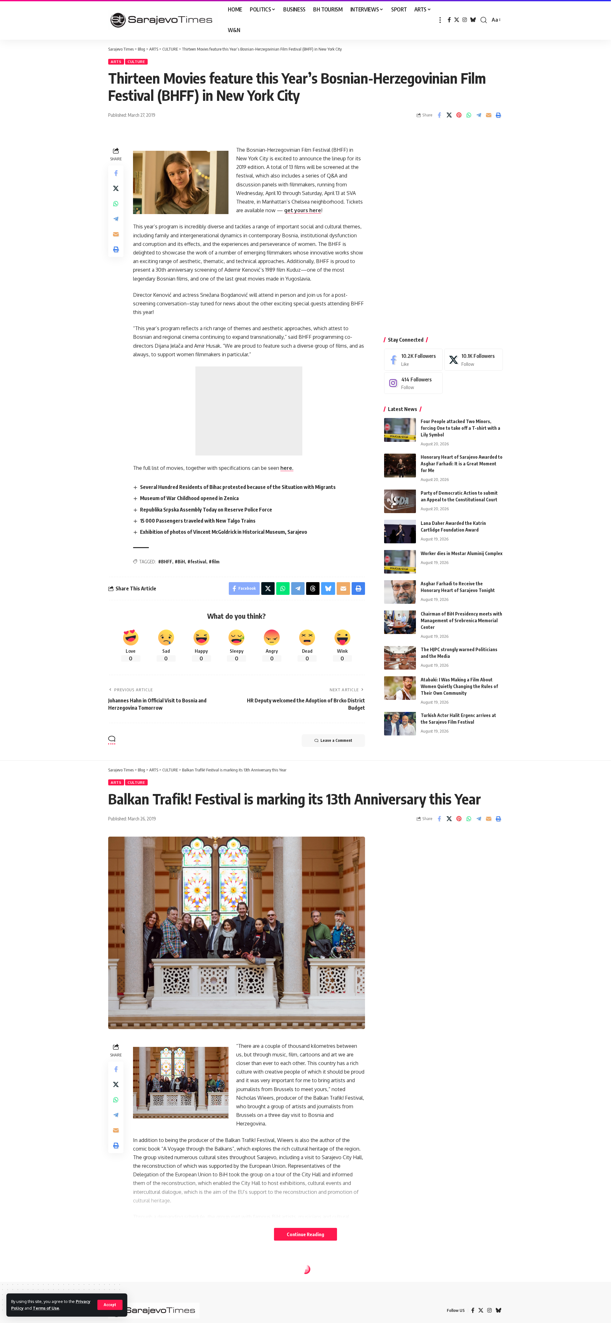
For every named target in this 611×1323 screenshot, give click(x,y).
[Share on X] (449, 115)
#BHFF (165, 561)
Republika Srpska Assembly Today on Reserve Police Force (206, 509)
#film (214, 561)
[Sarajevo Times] (163, 20)
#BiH (180, 561)
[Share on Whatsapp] (468, 115)
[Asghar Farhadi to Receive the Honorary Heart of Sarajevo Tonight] (400, 592)
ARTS (116, 61)
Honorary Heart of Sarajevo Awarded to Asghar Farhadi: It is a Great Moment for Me (461, 463)
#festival (196, 561)
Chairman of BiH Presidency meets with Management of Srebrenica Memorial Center (461, 620)
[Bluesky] (472, 20)
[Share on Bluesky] (328, 588)
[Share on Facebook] (439, 115)
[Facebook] (449, 20)
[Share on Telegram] (478, 115)
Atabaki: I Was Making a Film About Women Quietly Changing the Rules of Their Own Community (459, 686)
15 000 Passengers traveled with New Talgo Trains (198, 521)
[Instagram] (464, 20)
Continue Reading (305, 1234)
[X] (457, 20)
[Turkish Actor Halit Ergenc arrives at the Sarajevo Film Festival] (400, 723)
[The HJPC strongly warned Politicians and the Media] (400, 658)
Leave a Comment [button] (336, 740)
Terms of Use (46, 1308)
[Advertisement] (248, 411)
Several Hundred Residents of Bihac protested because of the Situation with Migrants (238, 487)
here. (286, 468)
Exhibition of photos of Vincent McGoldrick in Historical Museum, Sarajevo (223, 532)
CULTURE (136, 61)
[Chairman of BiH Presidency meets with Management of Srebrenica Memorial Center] (400, 622)
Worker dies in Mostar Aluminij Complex (461, 553)
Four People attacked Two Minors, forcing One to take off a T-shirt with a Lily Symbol (460, 428)
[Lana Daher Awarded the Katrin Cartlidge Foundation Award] (400, 531)
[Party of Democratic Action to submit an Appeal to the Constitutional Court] (400, 501)
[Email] (488, 115)
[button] (110, 1305)
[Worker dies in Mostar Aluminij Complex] (400, 562)
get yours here (302, 210)
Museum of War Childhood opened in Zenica (189, 498)
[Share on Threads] (313, 588)
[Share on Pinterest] (458, 115)
